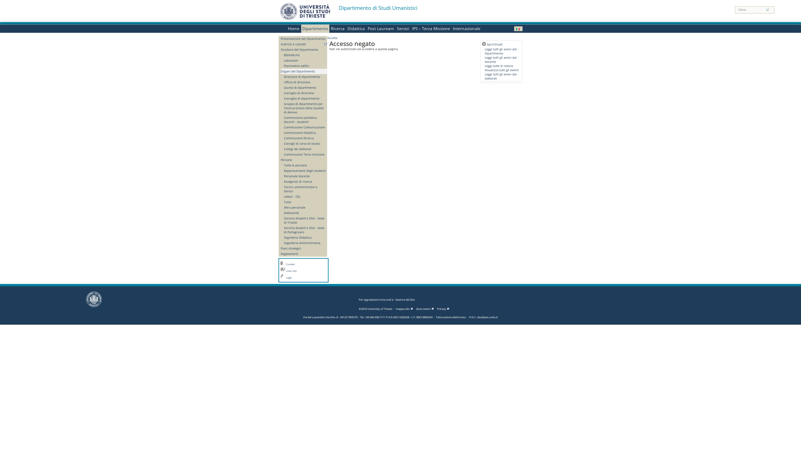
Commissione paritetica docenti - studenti (300, 120)
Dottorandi (291, 213)
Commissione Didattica (300, 133)
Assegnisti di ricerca (298, 182)
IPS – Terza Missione (431, 28)
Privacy (441, 309)
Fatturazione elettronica (451, 317)
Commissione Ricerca (299, 138)
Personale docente (297, 176)
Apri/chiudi (495, 44)
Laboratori (291, 60)
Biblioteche (292, 55)
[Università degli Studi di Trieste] (305, 19)
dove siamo (423, 309)
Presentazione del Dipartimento (303, 39)
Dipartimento (315, 28)
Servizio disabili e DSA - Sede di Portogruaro (304, 230)
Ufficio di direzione (297, 82)
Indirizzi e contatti (293, 44)
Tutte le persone (295, 165)
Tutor (287, 202)
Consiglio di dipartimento (301, 98)
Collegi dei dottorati (297, 149)
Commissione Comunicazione (304, 127)
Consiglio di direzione (299, 93)
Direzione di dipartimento (302, 77)
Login (289, 277)
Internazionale (467, 28)
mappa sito (403, 309)
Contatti (290, 264)
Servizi (403, 28)
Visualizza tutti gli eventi (502, 70)
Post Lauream (381, 28)
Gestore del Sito (405, 300)
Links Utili (291, 271)
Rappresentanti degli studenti (305, 171)
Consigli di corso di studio (302, 144)
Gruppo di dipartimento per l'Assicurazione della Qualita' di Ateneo (304, 108)
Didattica (356, 28)
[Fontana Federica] (518, 28)
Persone (286, 160)
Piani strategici (291, 248)
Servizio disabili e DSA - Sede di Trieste (304, 220)
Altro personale (294, 207)
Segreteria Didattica (298, 237)
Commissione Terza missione (304, 154)
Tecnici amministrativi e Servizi (300, 189)
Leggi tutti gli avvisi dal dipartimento (501, 51)
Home (293, 28)
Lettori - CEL (292, 197)
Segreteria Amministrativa (302, 243)
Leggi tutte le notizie (499, 66)
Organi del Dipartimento (298, 71)
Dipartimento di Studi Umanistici (378, 7)
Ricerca (338, 28)
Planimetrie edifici (296, 66)
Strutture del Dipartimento (299, 50)
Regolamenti (289, 254)
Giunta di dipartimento (300, 88)
